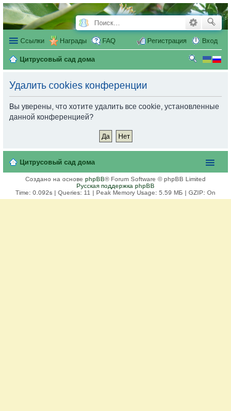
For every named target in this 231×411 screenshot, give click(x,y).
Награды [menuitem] (73, 40)
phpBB (95, 179)
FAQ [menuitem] (109, 40)
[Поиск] (211, 22)
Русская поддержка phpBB (115, 185)
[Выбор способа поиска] (83, 23)
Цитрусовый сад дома (57, 162)
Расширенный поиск (193, 22)
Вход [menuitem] (209, 40)
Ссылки (32, 40)
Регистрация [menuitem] (167, 40)
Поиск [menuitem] (194, 60)
